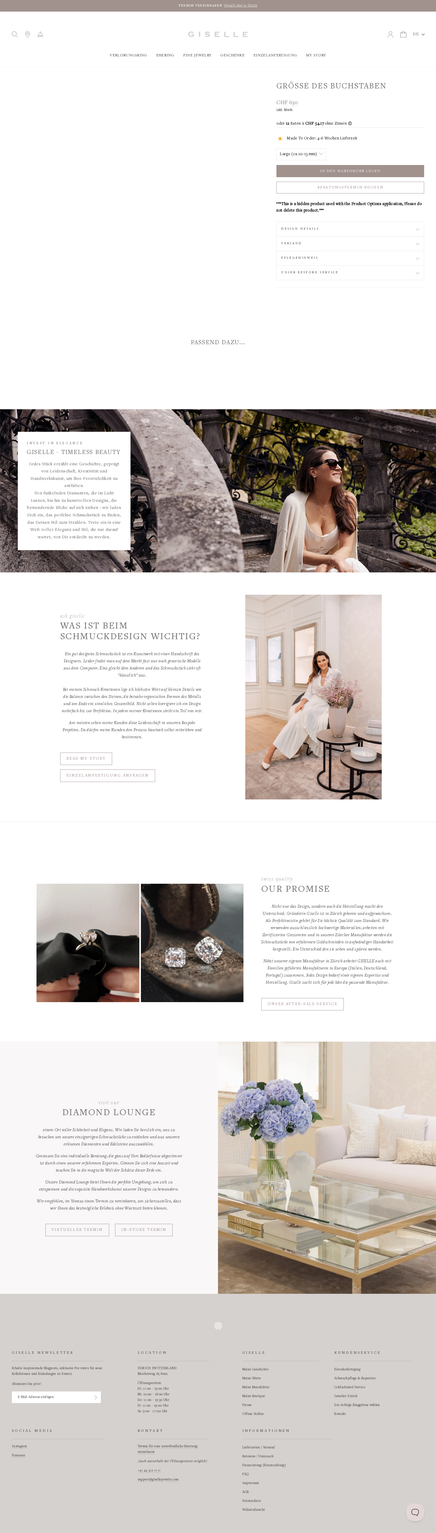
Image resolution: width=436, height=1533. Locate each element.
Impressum (250, 1483)
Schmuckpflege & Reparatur (355, 1378)
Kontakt (340, 1414)
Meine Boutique (253, 1396)
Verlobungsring (128, 55)
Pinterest (18, 1455)
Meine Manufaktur (256, 1387)
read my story (86, 759)
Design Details (300, 229)
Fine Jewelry (197, 55)
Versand (291, 243)
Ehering (165, 55)
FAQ (245, 1474)
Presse (247, 1405)
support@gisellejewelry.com (158, 1479)
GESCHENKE (232, 55)
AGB (245, 1492)
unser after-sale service (303, 1004)
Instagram (19, 1446)
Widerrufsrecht (253, 1510)
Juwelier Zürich (345, 1396)
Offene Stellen (253, 1414)
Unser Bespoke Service (310, 272)
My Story (316, 55)
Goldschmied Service (349, 1387)
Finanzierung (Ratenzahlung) (264, 1465)
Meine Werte (251, 1378)
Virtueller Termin (77, 1230)
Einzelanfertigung (275, 55)
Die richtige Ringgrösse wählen (357, 1405)
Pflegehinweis (299, 258)
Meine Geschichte (255, 1369)
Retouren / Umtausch (258, 1456)
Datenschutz (251, 1501)
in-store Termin (144, 1230)
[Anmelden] (96, 1397)
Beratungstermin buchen (350, 188)
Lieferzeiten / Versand (258, 1447)
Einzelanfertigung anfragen (107, 776)
